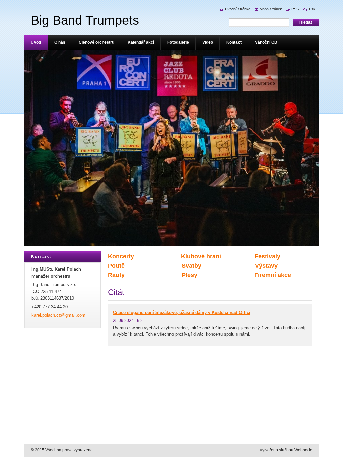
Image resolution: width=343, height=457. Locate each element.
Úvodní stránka (237, 9)
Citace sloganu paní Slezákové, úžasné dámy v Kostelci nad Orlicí (181, 312)
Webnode (303, 450)
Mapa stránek (271, 9)
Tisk (311, 9)
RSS (295, 9)
